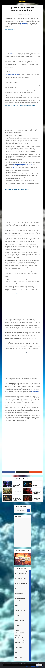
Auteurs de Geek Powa (30, 666)
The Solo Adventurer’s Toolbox (12, 90)
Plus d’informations (30, 665)
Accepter (39, 665)
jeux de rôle (15, 167)
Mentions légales (39, 666)
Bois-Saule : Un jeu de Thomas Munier (13, 85)
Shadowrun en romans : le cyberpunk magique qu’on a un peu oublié (17, 484)
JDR (11, 53)
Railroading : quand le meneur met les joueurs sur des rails (17, 490)
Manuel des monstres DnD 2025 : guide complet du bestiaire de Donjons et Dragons (17, 498)
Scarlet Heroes (21, 62)
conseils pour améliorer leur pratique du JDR (22, 164)
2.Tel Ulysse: (7, 81)
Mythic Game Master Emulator (11, 62)
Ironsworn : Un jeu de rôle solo (12, 74)
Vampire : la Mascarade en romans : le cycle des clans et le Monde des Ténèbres (36, 491)
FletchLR (26, 14)
